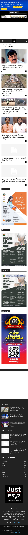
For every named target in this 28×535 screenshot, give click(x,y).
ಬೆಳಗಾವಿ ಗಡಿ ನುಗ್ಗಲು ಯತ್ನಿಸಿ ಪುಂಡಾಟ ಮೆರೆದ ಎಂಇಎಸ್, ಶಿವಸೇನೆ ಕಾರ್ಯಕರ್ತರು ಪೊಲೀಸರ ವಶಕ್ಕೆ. (13, 91)
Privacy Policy (15, 526)
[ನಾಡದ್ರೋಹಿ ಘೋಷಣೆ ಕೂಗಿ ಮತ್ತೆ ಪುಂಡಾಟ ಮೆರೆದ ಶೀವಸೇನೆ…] (14, 150)
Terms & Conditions (6, 526)
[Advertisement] (14, 30)
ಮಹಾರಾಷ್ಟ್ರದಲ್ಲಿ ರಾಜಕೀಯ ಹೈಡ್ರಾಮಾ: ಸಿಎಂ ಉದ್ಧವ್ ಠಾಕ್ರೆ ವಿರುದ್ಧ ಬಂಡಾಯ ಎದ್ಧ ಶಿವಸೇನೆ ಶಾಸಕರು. (13, 137)
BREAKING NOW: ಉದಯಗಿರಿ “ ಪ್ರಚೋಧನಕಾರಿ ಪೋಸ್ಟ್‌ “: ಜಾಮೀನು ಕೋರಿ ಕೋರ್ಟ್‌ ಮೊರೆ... (17, 409)
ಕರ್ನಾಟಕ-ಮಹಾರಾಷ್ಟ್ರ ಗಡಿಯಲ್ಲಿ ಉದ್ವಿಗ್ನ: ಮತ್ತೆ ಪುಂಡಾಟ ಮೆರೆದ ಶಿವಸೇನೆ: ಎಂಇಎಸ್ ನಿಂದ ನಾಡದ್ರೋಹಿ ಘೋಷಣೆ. (13, 109)
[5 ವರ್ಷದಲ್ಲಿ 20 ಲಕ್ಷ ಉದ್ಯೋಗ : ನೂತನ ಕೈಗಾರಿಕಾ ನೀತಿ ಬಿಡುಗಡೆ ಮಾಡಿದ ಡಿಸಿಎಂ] (5, 416)
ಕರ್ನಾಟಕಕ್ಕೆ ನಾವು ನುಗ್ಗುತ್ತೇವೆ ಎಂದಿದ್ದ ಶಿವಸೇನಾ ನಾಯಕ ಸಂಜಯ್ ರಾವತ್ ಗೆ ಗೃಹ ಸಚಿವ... (13, 67)
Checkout (3, 8)
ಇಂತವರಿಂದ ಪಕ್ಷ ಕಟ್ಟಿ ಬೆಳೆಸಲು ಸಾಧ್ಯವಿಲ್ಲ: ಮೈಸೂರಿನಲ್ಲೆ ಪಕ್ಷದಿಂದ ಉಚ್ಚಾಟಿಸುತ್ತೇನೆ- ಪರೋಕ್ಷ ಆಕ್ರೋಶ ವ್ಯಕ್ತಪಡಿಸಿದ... (18, 450)
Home (2, 44)
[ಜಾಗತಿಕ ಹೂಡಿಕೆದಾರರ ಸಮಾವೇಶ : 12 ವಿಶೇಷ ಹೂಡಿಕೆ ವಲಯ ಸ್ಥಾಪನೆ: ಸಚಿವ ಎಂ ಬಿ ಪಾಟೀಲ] (5, 424)
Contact (19, 528)
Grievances (9, 528)
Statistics (15, 528)
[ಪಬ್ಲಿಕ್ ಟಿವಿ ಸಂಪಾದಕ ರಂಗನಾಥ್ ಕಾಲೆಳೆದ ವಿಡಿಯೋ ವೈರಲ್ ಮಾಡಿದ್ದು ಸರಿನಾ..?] (5, 436)
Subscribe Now (17, 6)
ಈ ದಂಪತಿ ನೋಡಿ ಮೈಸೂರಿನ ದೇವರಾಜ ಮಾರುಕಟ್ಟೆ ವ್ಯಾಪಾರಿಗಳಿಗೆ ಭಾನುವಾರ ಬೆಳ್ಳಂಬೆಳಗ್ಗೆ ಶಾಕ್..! (17, 443)
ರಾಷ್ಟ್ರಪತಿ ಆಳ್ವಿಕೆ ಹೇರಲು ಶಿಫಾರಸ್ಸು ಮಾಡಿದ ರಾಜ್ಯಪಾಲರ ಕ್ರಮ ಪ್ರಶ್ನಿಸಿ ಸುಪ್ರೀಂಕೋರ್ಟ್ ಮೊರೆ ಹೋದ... (14, 181)
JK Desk (3, 71)
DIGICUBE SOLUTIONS (17, 532)
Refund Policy (22, 526)
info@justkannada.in (17, 522)
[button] (26, 2)
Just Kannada (20, 530)
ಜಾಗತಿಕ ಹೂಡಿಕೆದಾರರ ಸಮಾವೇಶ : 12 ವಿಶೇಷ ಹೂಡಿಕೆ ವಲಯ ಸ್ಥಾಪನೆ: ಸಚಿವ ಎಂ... (17, 424)
